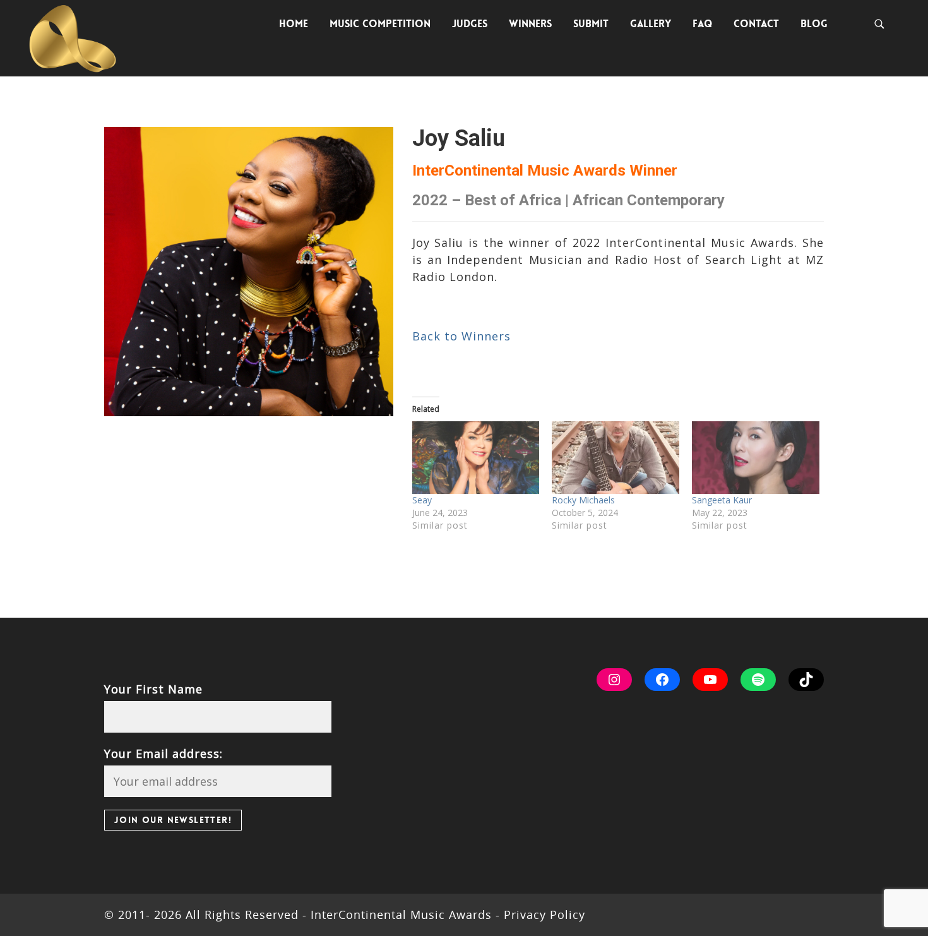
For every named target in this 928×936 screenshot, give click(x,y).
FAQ (702, 23)
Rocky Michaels (583, 500)
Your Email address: (163, 753)
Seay (422, 500)
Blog (814, 23)
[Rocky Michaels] (615, 457)
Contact (756, 23)
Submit (591, 23)
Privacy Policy (542, 914)
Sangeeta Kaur (722, 500)
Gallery (650, 23)
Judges (469, 23)
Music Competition (380, 23)
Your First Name (153, 689)
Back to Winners (461, 336)
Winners (530, 23)
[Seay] (476, 457)
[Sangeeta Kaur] (755, 457)
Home (293, 23)
